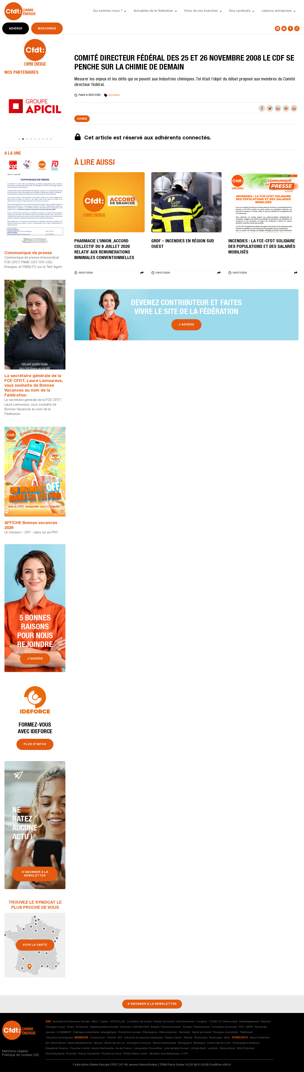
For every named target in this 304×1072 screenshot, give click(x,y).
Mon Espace (47, 28)
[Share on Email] (285, 108)
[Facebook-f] (290, 28)
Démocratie (230, 1021)
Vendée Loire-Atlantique (164, 1053)
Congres (201, 1021)
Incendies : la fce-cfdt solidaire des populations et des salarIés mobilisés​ (261, 247)
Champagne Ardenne (245, 1043)
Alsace (98, 1043)
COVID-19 (215, 1021)
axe (48, 1021)
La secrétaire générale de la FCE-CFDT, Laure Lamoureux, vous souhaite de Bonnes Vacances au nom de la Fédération (33, 385)
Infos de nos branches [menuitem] (201, 11)
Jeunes (50, 1032)
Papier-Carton (173, 1037)
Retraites (184, 1032)
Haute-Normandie (102, 1048)
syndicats (240, 1037)
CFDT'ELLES (117, 1021)
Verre (227, 1037)
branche (81, 1037)
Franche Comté (79, 1048)
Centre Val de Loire (219, 1043)
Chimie (82, 119)
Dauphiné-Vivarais (57, 1048)
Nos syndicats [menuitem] (240, 11)
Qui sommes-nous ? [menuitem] (107, 11)
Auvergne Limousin (139, 1043)
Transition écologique (59, 1037)
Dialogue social (55, 1027)
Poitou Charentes (89, 1053)
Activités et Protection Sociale (71, 1021)
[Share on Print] (293, 108)
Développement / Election (255, 1021)
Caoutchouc (97, 1037)
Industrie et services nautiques (143, 1037)
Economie (82, 1027)
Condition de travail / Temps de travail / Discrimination (161, 1021)
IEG (120, 1037)
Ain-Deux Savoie (56, 1043)
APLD (95, 1021)
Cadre (104, 1021)
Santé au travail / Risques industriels (215, 1032)
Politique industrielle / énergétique (94, 1032)
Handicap (261, 1027)
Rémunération (168, 1032)
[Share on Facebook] (261, 108)
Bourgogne (185, 1043)
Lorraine (213, 1048)
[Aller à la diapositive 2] (23, 139)
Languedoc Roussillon (148, 1048)
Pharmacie (200, 1037)
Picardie (71, 1053)
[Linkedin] (277, 28)
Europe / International (196, 1027)
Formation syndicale (224, 1027)
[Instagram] (297, 28)
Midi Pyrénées (246, 1048)
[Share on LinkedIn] (277, 108)
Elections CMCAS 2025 (134, 1027)
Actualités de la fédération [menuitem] (153, 11)
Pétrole (188, 1037)
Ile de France (124, 1048)
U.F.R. (184, 1053)
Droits (70, 1027)
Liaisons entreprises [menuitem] (277, 11)
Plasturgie (215, 1037)
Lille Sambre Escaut (176, 1048)
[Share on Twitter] (269, 108)
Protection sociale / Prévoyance (137, 1032)
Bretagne (199, 1043)
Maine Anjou (227, 1048)
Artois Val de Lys (114, 1043)
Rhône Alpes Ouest (135, 1053)
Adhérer (15, 28)
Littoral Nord (198, 1048)
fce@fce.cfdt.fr (220, 1065)
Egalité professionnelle (104, 1027)
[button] (125, 11)
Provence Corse (112, 1053)
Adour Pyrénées (260, 1037)
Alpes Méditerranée (80, 1043)
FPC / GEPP (246, 1027)
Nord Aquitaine (55, 1053)
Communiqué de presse (28, 253)
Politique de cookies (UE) (20, 1055)
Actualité (114, 95)
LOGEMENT (64, 1032)
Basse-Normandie (164, 1043)
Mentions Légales (15, 1051)
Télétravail (246, 1032)
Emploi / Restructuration (166, 1027)
